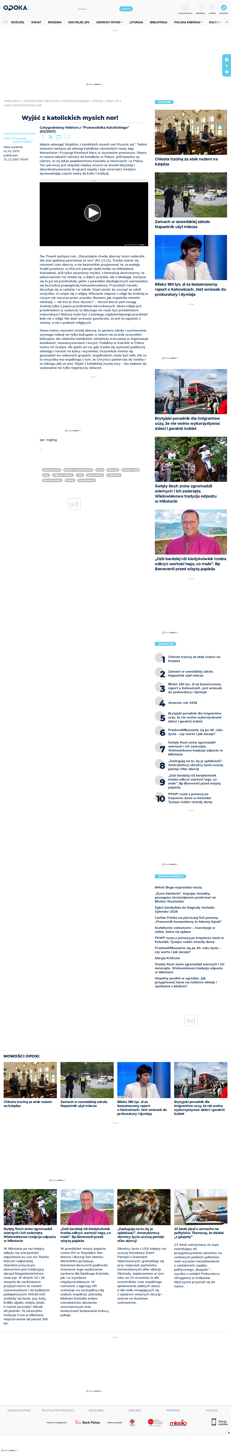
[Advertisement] (115, 57)
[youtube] (226, 71)
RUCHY (80, 475)
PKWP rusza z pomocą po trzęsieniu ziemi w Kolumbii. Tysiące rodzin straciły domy (189, 940)
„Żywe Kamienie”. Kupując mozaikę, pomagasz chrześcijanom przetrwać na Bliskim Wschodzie (185, 897)
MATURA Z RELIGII (130, 469)
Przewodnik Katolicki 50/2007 (22, 140)
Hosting (212, 1410)
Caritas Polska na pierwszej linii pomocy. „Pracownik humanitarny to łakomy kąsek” (188, 919)
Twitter (51, 137)
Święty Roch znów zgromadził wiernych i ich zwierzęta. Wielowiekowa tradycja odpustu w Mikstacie (190, 968)
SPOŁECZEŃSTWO (95, 475)
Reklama (135, 1410)
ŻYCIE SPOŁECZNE (87, 480)
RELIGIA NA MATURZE (63, 475)
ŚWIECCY (70, 480)
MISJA (46, 475)
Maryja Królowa (167, 958)
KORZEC (99, 469)
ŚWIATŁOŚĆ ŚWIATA (52, 480)
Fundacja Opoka (19, 1410)
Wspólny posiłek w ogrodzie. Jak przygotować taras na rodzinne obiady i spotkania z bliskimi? (186, 982)
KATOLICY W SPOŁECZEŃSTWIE (78, 469)
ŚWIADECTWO (113, 475)
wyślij (68, 137)
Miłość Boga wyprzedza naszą (178, 887)
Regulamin (96, 1410)
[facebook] (226, 59)
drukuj (59, 137)
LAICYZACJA (113, 469)
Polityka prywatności (58, 1410)
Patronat (173, 1410)
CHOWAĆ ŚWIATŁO (51, 469)
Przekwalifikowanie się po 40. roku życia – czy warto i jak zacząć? (188, 950)
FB (43, 137)
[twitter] (226, 65)
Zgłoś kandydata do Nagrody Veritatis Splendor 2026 (185, 909)
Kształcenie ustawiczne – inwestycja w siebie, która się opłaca (185, 930)
